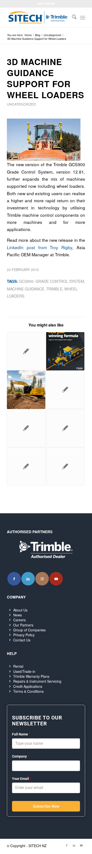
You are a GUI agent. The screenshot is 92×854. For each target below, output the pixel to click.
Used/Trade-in (24, 671)
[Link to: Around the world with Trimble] (26, 428)
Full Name (21, 734)
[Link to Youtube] (56, 578)
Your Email (21, 779)
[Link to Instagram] (42, 578)
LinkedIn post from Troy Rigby (39, 247)
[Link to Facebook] (14, 578)
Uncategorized (21, 104)
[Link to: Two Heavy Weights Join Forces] (26, 466)
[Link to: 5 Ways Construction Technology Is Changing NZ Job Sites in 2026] (65, 351)
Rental (18, 666)
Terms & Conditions (28, 691)
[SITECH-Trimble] (38, 17)
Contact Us (21, 639)
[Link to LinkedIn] (28, 578)
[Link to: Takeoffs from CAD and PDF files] (65, 389)
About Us (20, 610)
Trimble (54, 288)
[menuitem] (72, 17)
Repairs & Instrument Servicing (37, 681)
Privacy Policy (24, 634)
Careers (19, 619)
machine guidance (25, 288)
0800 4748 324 (46, 3)
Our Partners (23, 625)
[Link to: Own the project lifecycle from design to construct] (65, 466)
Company (20, 756)
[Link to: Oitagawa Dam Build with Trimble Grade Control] (65, 428)
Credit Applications (27, 686)
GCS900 (26, 281)
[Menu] (82, 17)
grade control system (60, 281)
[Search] (72, 17)
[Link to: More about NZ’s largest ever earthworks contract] (26, 351)
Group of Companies (29, 629)
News (17, 614)
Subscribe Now (46, 806)
